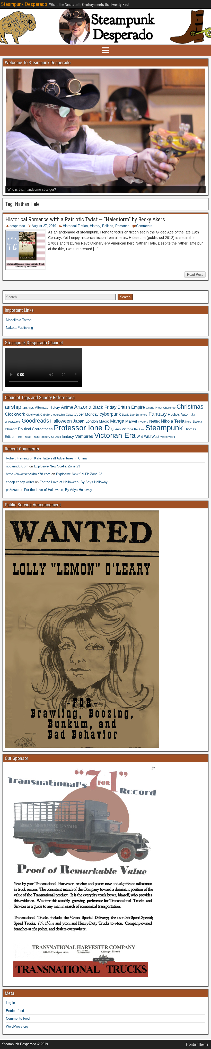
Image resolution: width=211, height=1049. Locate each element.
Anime (67, 407)
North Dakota (193, 421)
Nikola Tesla (172, 421)
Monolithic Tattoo (18, 320)
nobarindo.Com (17, 466)
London (91, 421)
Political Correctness (35, 429)
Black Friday (104, 407)
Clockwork (15, 414)
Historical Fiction (75, 226)
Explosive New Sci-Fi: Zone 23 (57, 466)
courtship (59, 414)
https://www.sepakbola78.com (28, 474)
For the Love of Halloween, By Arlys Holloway (74, 482)
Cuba (69, 414)
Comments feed (18, 1018)
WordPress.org (17, 1026)
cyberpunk (110, 414)
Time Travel (23, 436)
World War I (167, 436)
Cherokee (169, 407)
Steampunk (164, 427)
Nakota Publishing (19, 328)
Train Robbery (41, 436)
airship (13, 407)
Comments (144, 226)
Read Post (195, 274)
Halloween (61, 421)
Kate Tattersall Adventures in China (60, 458)
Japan (78, 421)
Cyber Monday (86, 414)
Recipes (139, 429)
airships (28, 407)
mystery (143, 421)
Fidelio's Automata (181, 414)
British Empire (131, 407)
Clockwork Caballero (39, 414)
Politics (107, 226)
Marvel (131, 421)
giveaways (13, 421)
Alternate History (47, 407)
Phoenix (11, 429)
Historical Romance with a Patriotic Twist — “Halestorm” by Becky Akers (85, 219)
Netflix (154, 421)
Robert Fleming (17, 458)
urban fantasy (62, 436)
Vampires (84, 436)
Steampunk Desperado (24, 4)
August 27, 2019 (44, 226)
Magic (104, 421)
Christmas (190, 406)
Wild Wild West (148, 437)
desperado (17, 226)
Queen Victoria (122, 429)
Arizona (82, 407)
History (95, 226)
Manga (117, 421)
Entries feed (15, 1011)
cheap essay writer (20, 482)
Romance (122, 226)
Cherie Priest (154, 407)
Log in (10, 1003)
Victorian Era (115, 435)
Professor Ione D (82, 427)
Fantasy (157, 414)
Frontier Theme (197, 1044)
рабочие (12, 490)
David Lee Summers (134, 414)
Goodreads (35, 420)
